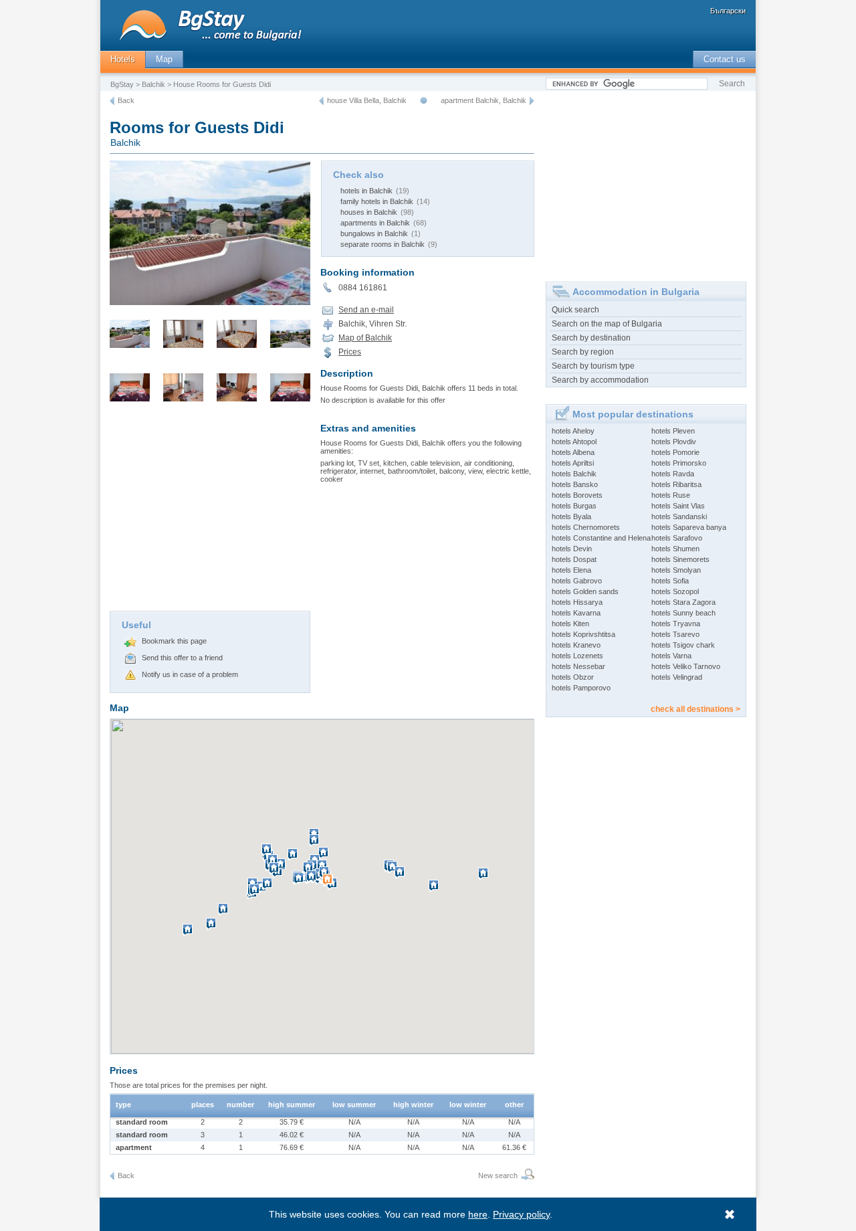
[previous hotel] (321, 101)
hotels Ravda (672, 474)
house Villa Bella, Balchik (367, 100)
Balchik (153, 84)
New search (498, 1175)
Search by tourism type (593, 366)
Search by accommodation (600, 380)
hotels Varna (671, 656)
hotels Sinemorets (680, 559)
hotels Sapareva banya (688, 527)
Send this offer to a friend (182, 658)
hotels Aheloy (573, 431)
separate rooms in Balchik (382, 244)
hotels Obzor (573, 677)
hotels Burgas (574, 506)
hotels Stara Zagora (683, 602)
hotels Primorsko (678, 463)
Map (164, 59)
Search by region (583, 352)
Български (728, 11)
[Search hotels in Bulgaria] (526, 1175)
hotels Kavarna (576, 613)
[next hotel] (532, 101)
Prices (349, 352)
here (478, 1214)
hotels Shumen (675, 549)
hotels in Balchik (366, 191)
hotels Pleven (673, 431)
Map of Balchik (365, 338)
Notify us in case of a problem (190, 674)
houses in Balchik (368, 212)
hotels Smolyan (676, 570)
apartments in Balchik (375, 223)
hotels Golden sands (585, 591)
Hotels (122, 59)
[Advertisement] (210, 510)
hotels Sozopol (675, 591)
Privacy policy (521, 1214)
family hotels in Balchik (376, 201)
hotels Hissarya (577, 602)
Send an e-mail (366, 309)
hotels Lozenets (577, 656)
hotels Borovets (577, 495)
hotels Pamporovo (581, 688)
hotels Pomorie (675, 452)
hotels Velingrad (676, 677)
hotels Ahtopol (574, 442)
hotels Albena (573, 452)
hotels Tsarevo (675, 634)
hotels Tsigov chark (683, 645)
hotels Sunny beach (683, 613)
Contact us (725, 59)
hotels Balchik (574, 474)
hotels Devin (572, 549)
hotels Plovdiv (673, 442)
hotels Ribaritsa (676, 484)
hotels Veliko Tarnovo (685, 666)
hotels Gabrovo (577, 581)
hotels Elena (571, 570)
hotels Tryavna (675, 624)
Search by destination (591, 338)
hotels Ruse (670, 495)
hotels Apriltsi (573, 463)
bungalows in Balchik (374, 233)
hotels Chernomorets (586, 527)
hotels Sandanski (679, 516)
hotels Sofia (670, 581)
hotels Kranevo (576, 645)
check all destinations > (695, 709)
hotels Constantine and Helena (601, 538)
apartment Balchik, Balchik (483, 100)
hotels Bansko (575, 484)
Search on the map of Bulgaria (607, 323)
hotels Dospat (574, 559)
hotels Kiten (570, 624)
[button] (329, 885)
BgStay (122, 84)
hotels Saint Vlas (678, 506)
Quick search (575, 309)
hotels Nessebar (578, 666)
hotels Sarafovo (676, 538)
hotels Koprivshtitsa (583, 634)
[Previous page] (112, 101)
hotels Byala (571, 516)
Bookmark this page (174, 641)
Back (126, 100)
